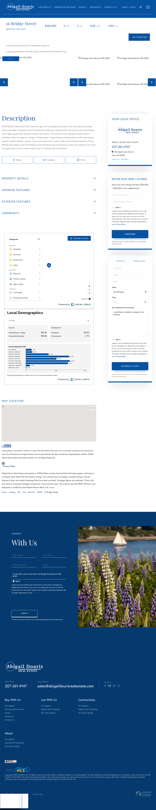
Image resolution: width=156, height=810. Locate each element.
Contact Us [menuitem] (110, 7)
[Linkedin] (114, 686)
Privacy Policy (9, 466)
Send (24, 613)
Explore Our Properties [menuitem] (50, 709)
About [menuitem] (5, 798)
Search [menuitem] (82, 7)
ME (19, 492)
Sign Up (124, 7)
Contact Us (116, 159)
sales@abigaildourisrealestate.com (65, 686)
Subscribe (130, 234)
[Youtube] (109, 686)
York (24, 492)
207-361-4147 (121, 147)
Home (4, 492)
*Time (114, 297)
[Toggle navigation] (148, 7)
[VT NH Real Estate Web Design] (143, 794)
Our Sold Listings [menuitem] (48, 713)
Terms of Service (118, 376)
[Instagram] (118, 686)
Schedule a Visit (139, 261)
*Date (114, 287)
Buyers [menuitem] (5, 801)
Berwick (31, 492)
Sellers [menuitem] (5, 804)
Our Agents (125, 159)
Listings (12, 492)
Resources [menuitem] (95, 7)
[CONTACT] (139, 37)
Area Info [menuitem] (6, 807)
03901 (39, 492)
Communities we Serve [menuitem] (65, 7)
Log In (133, 7)
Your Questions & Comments (123, 307)
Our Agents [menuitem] (44, 7)
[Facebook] (105, 686)
